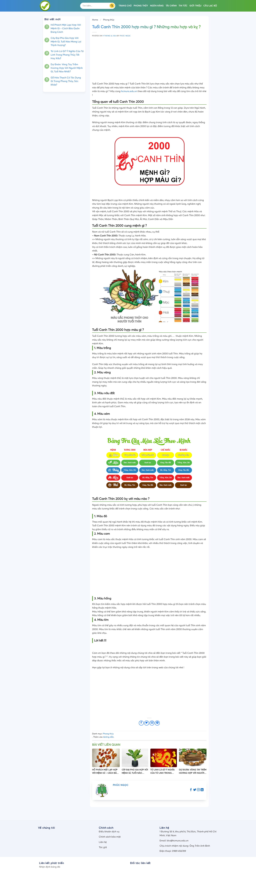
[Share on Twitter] (146, 723)
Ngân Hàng (157, 6)
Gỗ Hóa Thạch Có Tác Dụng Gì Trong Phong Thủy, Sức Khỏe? (66, 81)
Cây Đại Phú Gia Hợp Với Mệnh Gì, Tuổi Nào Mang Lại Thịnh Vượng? (66, 41)
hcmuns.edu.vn (129, 91)
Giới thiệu (195, 6)
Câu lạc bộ (210, 6)
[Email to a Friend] (151, 723)
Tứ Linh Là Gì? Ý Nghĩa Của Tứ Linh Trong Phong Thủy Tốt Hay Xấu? (67, 55)
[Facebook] (190, 790)
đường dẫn (108, 737)
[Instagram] (198, 790)
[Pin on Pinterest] (157, 723)
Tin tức (183, 6)
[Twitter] (194, 790)
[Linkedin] (202, 790)
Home (95, 20)
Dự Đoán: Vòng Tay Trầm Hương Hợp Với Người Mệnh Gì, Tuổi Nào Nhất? (67, 68)
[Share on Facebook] (141, 723)
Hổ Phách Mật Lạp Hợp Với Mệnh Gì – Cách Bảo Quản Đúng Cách (66, 28)
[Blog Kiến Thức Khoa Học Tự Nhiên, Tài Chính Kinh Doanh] (57, 6)
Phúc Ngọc (125, 36)
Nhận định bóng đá (49, 867)
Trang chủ (125, 6)
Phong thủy (141, 6)
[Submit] (113, 5)
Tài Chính (171, 6)
